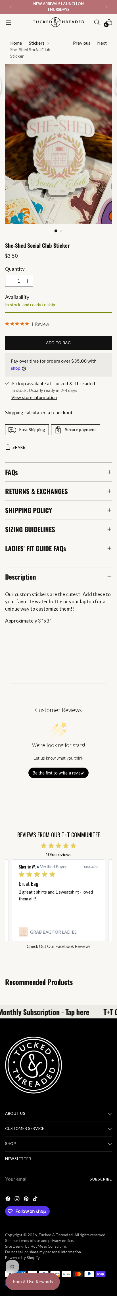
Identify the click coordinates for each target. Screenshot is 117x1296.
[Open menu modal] (8, 22)
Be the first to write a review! (58, 773)
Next (102, 43)
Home (16, 43)
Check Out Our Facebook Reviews (59, 946)
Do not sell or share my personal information (43, 1252)
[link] (58, 932)
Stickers (37, 43)
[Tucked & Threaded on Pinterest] (26, 1200)
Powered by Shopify (22, 1257)
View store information (34, 397)
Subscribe (101, 1179)
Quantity (15, 269)
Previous (81, 43)
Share (18, 447)
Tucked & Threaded (56, 1235)
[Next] (106, 7)
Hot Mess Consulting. (49, 1246)
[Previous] (11, 7)
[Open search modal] (97, 22)
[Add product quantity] (27, 280)
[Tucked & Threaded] (58, 22)
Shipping (14, 413)
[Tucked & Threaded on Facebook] (8, 1200)
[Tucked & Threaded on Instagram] (17, 1200)
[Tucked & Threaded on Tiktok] (35, 1200)
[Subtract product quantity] (10, 280)
